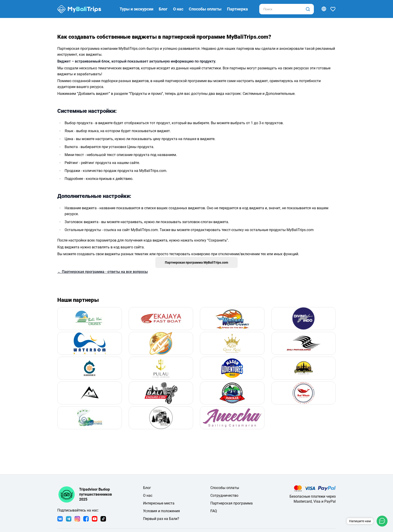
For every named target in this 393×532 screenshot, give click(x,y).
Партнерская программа (231, 503)
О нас (178, 9)
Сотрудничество (224, 495)
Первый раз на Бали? (161, 519)
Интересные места (158, 503)
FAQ (213, 511)
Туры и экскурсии (136, 9)
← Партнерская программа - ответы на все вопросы (102, 272)
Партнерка (237, 9)
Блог (163, 9)
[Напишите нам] (382, 521)
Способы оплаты (205, 9)
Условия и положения (161, 511)
